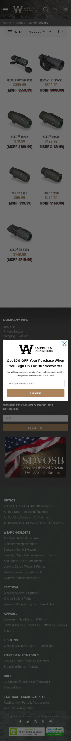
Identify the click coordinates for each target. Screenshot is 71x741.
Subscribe (35, 393)
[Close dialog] (64, 343)
